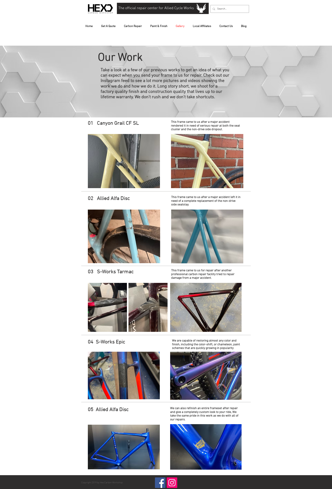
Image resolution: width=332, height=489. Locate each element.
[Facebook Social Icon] (160, 482)
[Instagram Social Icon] (172, 482)
